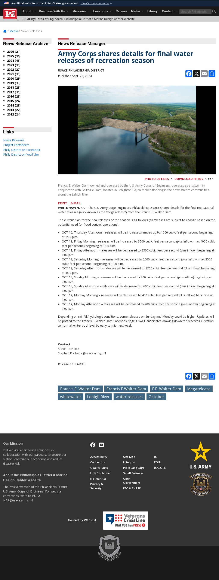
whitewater (70, 396)
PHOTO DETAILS (157, 179)
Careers (121, 11)
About (27, 11)
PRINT (62, 203)
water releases (129, 396)
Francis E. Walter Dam (80, 388)
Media (136, 11)
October (156, 396)
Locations (101, 11)
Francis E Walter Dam (126, 388)
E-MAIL (76, 203)
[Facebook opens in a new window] (92, 445)
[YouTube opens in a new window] (101, 445)
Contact (168, 11)
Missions (80, 11)
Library (152, 11)
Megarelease (198, 388)
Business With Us (52, 11)
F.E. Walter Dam (166, 388)
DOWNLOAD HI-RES (189, 179)
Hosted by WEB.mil (82, 520)
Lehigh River (98, 396)
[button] (97, 3)
